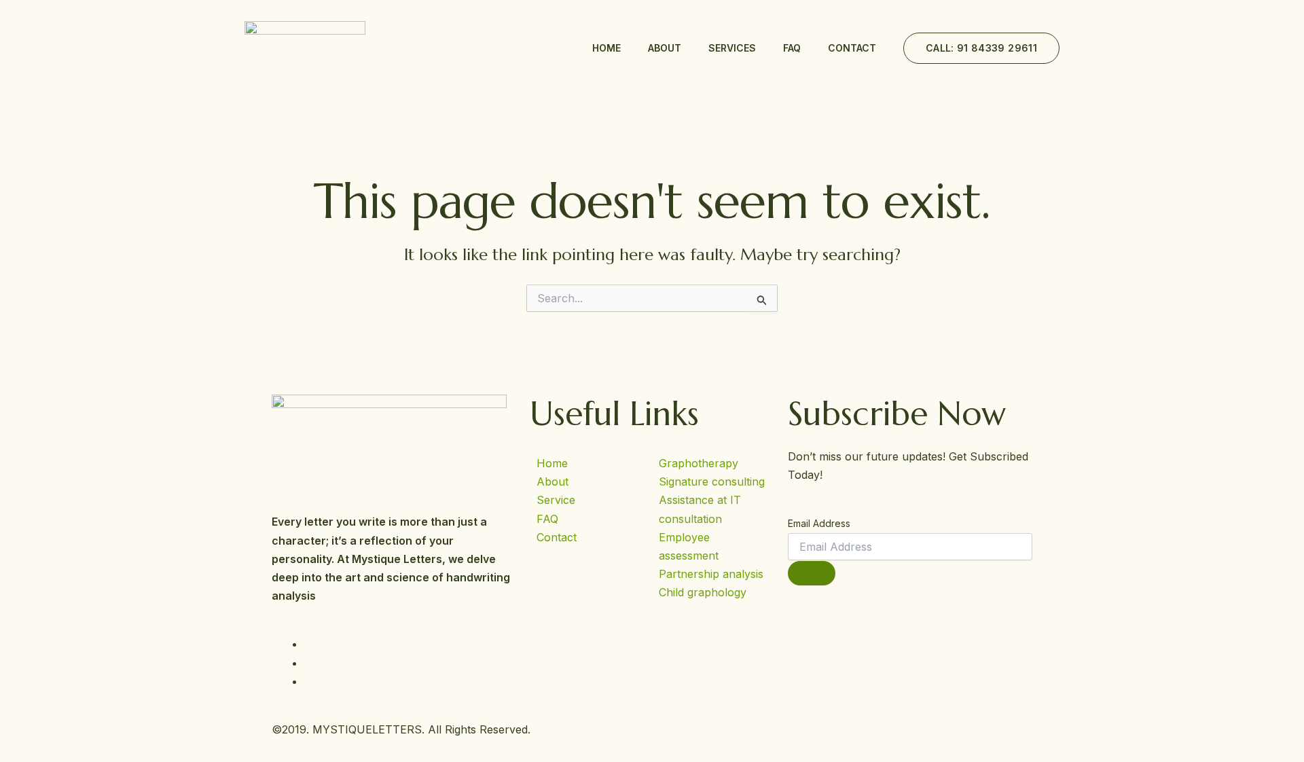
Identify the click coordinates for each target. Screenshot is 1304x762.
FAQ (792, 48)
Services (732, 48)
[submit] (811, 573)
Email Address (819, 523)
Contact (852, 48)
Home (606, 48)
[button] (981, 48)
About (664, 48)
